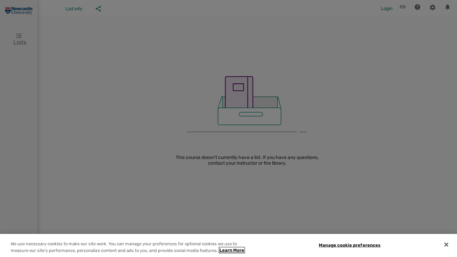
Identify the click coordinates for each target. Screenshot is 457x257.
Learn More (231, 250)
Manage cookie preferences (349, 245)
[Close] (446, 244)
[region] (228, 245)
